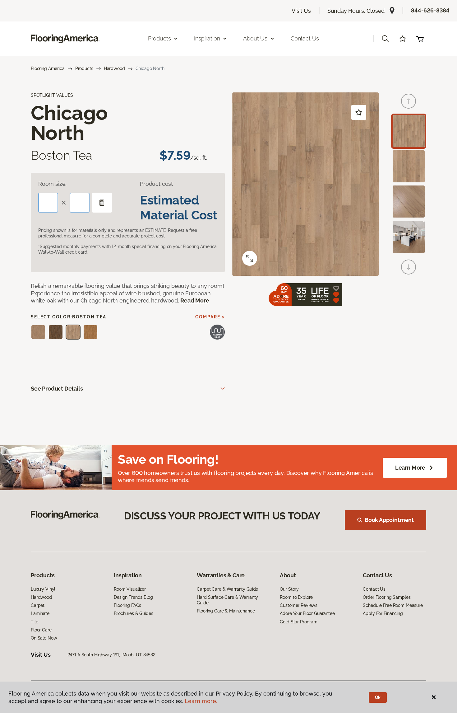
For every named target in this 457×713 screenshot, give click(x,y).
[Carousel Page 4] (408, 236)
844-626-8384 (430, 10)
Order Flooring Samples (386, 597)
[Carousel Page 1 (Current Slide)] (408, 131)
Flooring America (48, 68)
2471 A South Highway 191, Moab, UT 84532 (111, 654)
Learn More (410, 467)
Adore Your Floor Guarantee (307, 613)
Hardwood (114, 68)
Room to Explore (296, 597)
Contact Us (305, 38)
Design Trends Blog (133, 597)
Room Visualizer (130, 589)
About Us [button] (255, 38)
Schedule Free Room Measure (392, 605)
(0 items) (420, 38)
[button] (385, 38)
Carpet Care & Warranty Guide (227, 589)
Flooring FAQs (127, 605)
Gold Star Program (298, 621)
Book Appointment (389, 520)
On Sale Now (44, 638)
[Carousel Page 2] (408, 166)
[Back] (408, 101)
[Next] (408, 267)
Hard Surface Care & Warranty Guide (227, 600)
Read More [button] (194, 300)
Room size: (52, 184)
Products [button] (159, 38)
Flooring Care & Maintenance (226, 610)
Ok (378, 697)
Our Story (289, 589)
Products (84, 68)
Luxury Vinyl (43, 589)
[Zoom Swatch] (249, 258)
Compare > (210, 316)
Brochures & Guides (133, 613)
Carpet (37, 605)
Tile (34, 621)
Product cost (156, 184)
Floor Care (41, 629)
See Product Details (57, 388)
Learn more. (201, 701)
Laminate (40, 613)
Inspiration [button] (207, 38)
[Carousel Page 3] (408, 201)
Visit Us (301, 10)
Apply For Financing (383, 613)
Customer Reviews (298, 605)
